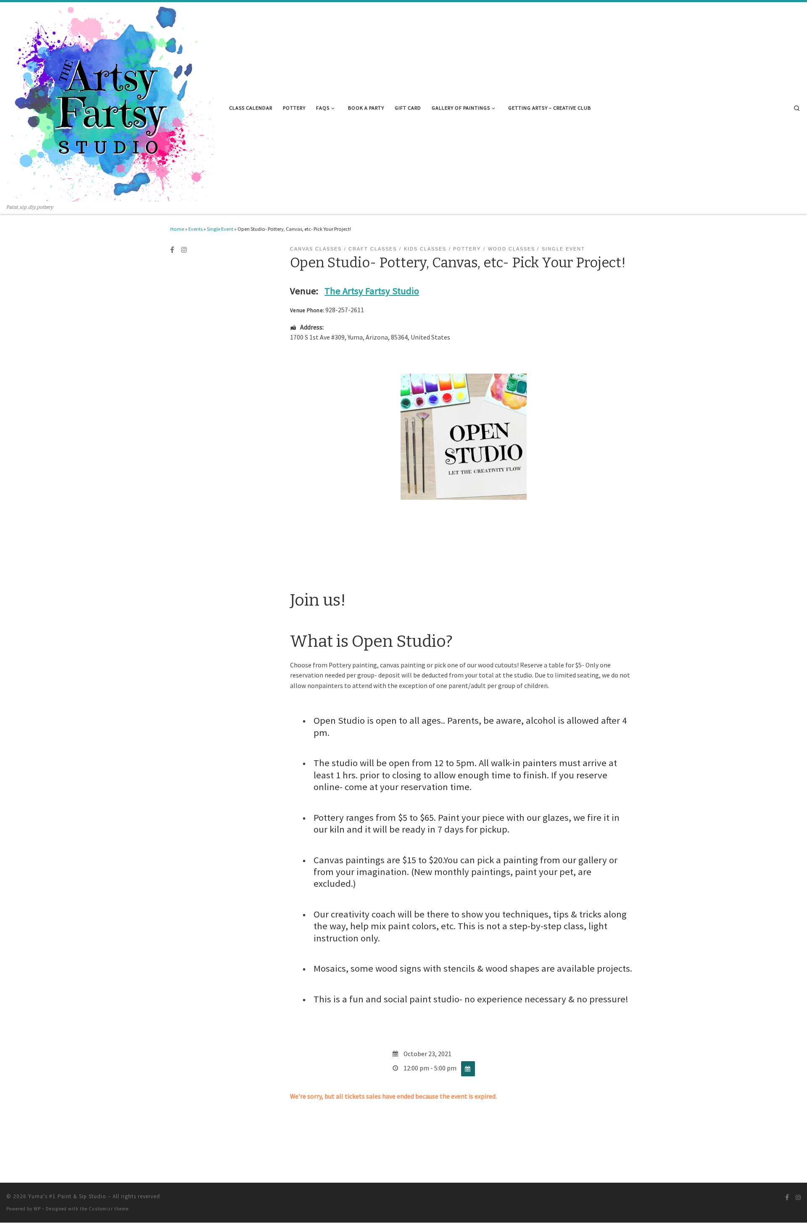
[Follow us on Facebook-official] (172, 250)
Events (195, 229)
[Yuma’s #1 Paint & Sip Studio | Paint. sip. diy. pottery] (111, 103)
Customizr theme (109, 1209)
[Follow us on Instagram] (184, 250)
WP (37, 1209)
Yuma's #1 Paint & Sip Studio (67, 1196)
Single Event (220, 229)
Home (177, 229)
